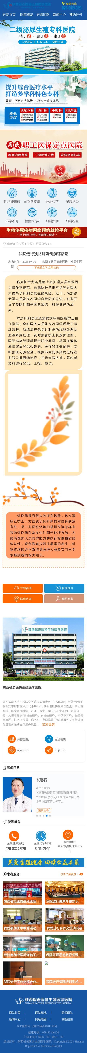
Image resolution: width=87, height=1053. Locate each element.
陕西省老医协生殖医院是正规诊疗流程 (22, 901)
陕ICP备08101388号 (45, 1026)
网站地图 (41, 1019)
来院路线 (23, 739)
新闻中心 (59, 14)
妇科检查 (72, 221)
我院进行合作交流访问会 (64, 928)
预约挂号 (75, 14)
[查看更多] (48, 724)
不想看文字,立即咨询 (46, 267)
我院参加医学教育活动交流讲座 (22, 928)
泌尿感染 (72, 201)
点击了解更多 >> (70, 874)
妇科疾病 (52, 221)
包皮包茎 (52, 201)
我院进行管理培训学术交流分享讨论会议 (64, 981)
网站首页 (14, 1012)
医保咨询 (25, 599)
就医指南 (67, 1019)
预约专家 (67, 599)
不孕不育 (12, 221)
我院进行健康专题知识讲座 (64, 901)
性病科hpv (32, 221)
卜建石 (41, 779)
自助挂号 (67, 588)
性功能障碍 (12, 201)
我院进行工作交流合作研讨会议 (22, 981)
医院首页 (9, 14)
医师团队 (43, 14)
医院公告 (41, 244)
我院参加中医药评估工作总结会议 (22, 954)
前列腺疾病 (32, 201)
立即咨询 (25, 588)
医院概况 (26, 14)
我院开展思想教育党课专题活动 (64, 954)
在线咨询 (60, 739)
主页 (30, 244)
